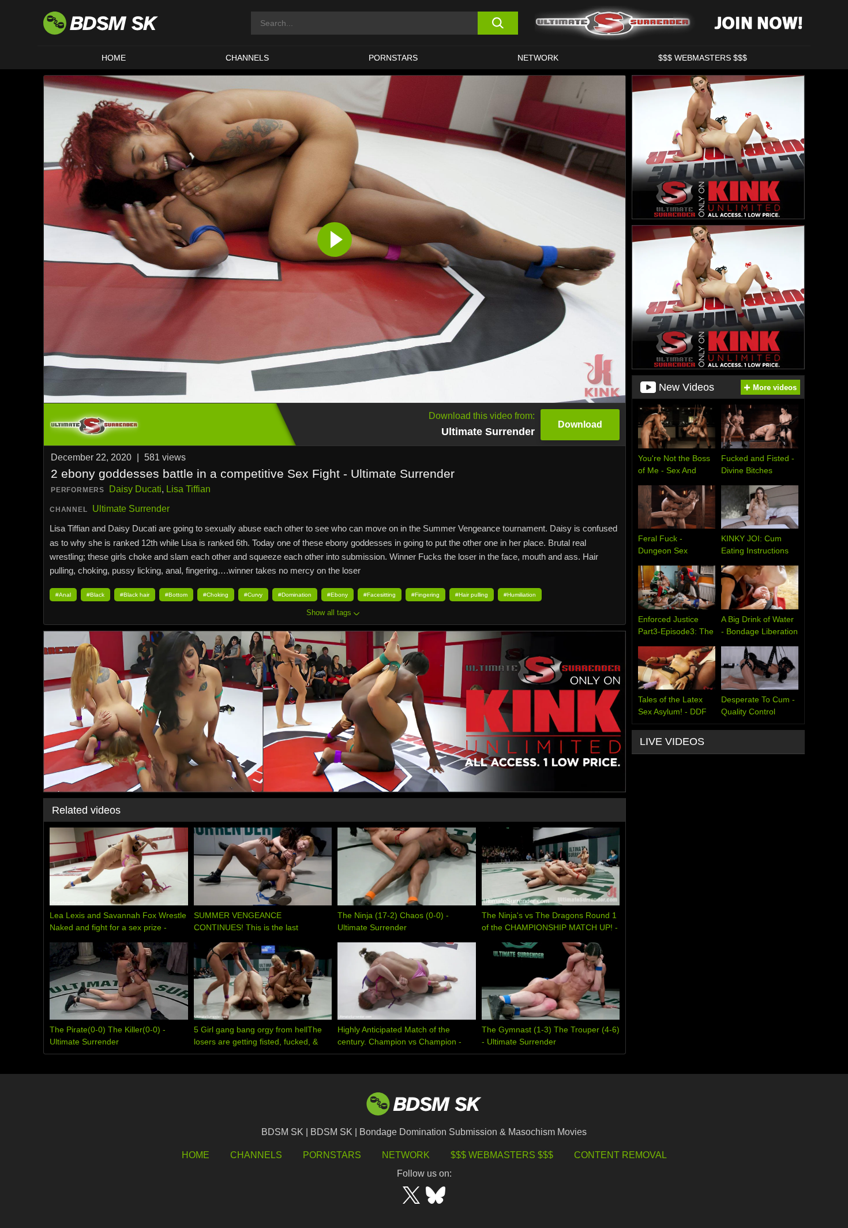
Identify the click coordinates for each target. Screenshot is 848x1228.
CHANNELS (247, 57)
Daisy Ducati (135, 489)
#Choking (215, 594)
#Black (95, 594)
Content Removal (620, 1155)
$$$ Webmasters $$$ (502, 1155)
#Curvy (253, 594)
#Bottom (176, 594)
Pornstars (332, 1155)
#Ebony (337, 594)
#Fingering (425, 594)
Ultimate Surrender (131, 509)
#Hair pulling (471, 594)
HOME (114, 57)
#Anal (63, 594)
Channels (256, 1155)
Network (537, 57)
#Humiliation (520, 594)
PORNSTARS (393, 57)
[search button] (497, 23)
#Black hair (134, 594)
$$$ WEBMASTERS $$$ (702, 57)
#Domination (295, 594)
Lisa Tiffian (188, 489)
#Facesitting (379, 594)
